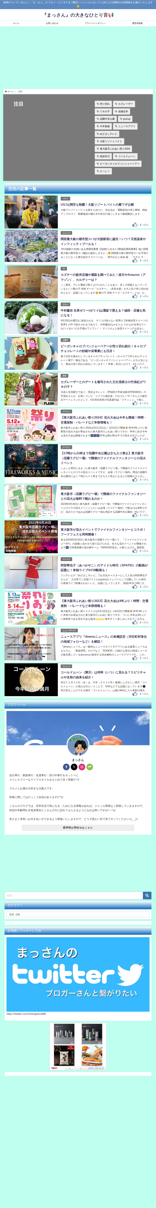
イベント (66, 411)
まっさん (144, 225)
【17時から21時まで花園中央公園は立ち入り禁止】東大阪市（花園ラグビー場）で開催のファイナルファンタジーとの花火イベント (103, 458)
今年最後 (105, 126)
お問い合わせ (52, 23)
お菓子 (65, 340)
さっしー (105, 171)
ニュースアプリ (126, 126)
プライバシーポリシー (95, 23)
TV (64, 269)
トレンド (66, 233)
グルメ (65, 304)
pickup (126, 119)
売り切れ (105, 104)
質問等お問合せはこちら (78, 827)
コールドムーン (126, 156)
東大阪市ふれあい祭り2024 (115, 148)
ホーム (16, 23)
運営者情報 (137, 23)
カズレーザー (125, 104)
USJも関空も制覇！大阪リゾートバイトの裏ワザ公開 (97, 204)
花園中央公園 (107, 119)
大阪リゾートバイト (111, 141)
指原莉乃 (105, 156)
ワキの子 (105, 111)
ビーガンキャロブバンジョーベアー (119, 163)
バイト (65, 198)
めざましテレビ (108, 134)
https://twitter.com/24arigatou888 (26, 1061)
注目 (64, 376)
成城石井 (123, 111)
